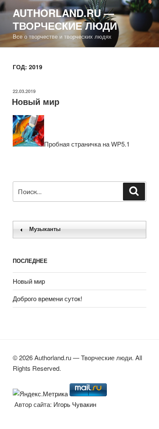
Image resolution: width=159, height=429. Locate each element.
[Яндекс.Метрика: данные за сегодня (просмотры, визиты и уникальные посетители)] (40, 394)
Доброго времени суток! (47, 298)
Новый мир (35, 101)
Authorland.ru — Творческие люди (65, 19)
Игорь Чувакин (74, 404)
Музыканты (45, 229)
